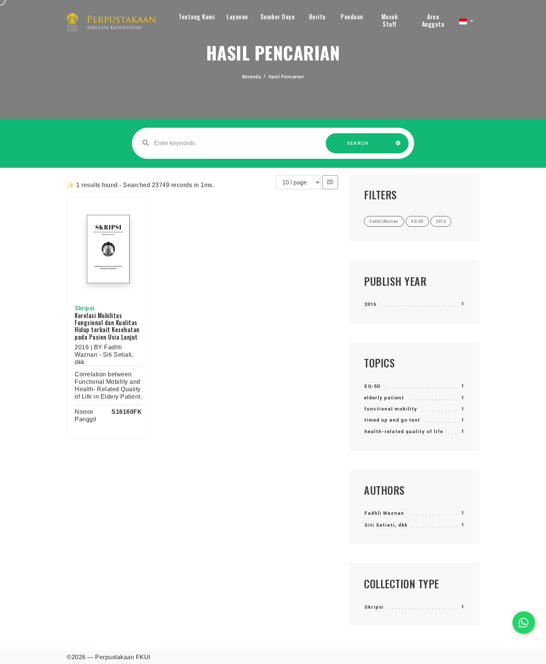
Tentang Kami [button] (197, 16)
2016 (370, 304)
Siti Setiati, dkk (385, 525)
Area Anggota (433, 20)
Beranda (251, 76)
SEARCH (358, 143)
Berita (317, 16)
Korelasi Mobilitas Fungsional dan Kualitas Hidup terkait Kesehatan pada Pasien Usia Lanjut (107, 326)
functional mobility (390, 409)
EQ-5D (372, 386)
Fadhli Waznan (384, 513)
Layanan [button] (237, 16)
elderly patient (384, 397)
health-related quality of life (403, 431)
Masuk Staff (389, 20)
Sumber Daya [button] (277, 16)
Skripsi (374, 607)
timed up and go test (392, 420)
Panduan (352, 16)
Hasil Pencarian (286, 76)
